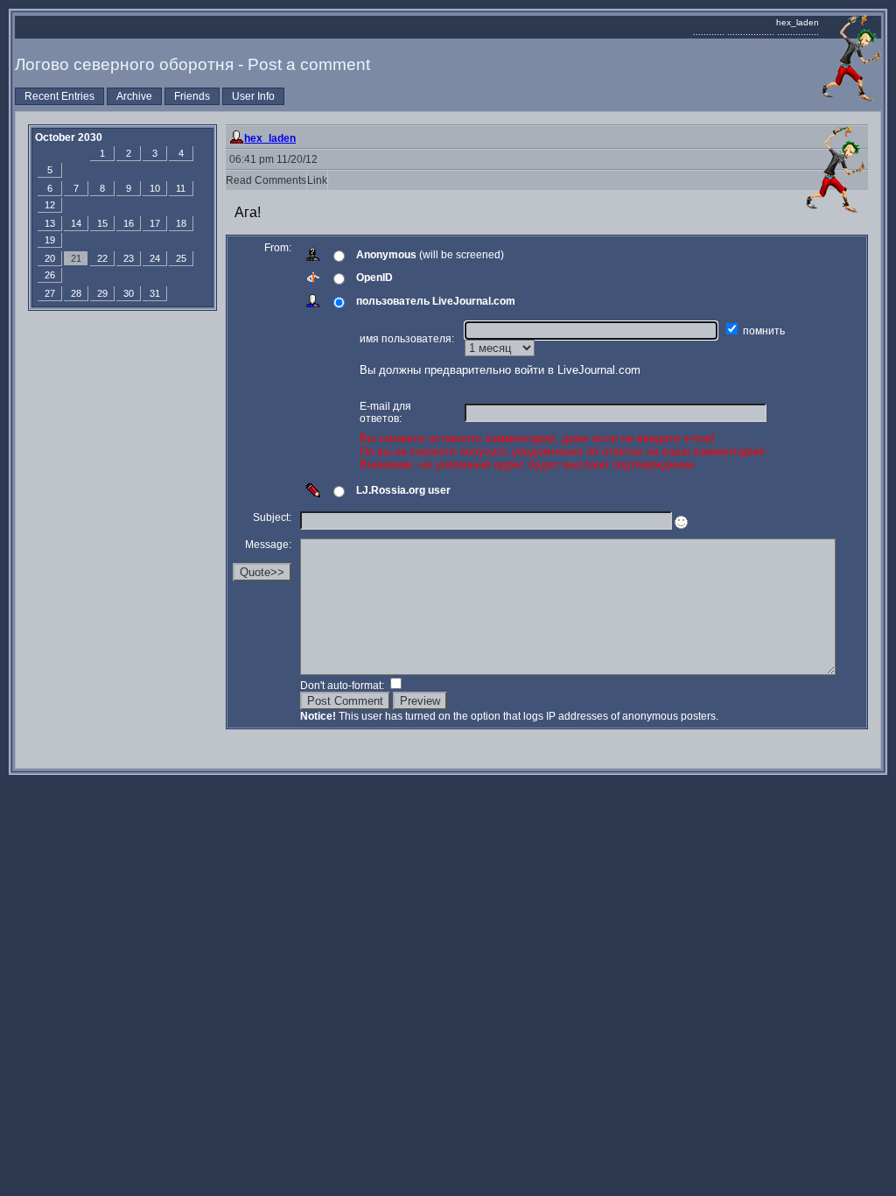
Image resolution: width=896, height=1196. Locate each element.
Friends (192, 96)
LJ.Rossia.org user (403, 490)
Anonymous (386, 255)
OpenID (374, 277)
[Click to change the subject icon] (681, 522)
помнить (765, 331)
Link (317, 180)
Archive (134, 96)
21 (76, 258)
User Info (253, 96)
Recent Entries (59, 96)
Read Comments (266, 180)
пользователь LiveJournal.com (435, 301)
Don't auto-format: (343, 685)
